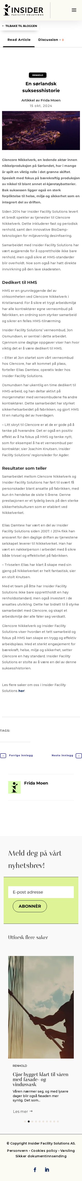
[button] (25, 1121)
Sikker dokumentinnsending (41, 1156)
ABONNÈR (30, 906)
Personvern (18, 1151)
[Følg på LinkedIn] (46, 1169)
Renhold (37, 75)
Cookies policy (44, 1151)
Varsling (67, 1151)
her (21, 691)
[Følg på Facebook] (35, 1169)
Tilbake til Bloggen (21, 26)
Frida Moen (51, 100)
